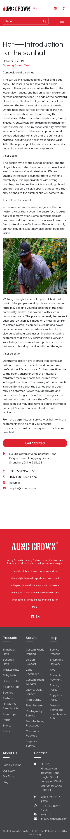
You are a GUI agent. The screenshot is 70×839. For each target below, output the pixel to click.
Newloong (35, 834)
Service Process (55, 652)
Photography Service (34, 713)
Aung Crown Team (19, 65)
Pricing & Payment (56, 677)
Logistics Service (31, 743)
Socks (6, 731)
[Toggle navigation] (62, 21)
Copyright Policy (56, 697)
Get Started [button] (35, 443)
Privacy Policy (54, 687)
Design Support (31, 662)
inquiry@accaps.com (23, 488)
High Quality (33, 699)
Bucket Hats (11, 681)
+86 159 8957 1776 (22, 471)
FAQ (52, 669)
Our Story (9, 770)
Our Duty (8, 776)
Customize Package (32, 733)
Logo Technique (32, 672)
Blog (5, 782)
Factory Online (12, 765)
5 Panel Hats (11, 687)
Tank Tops (9, 714)
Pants (6, 719)
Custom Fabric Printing (35, 652)
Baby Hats (10, 675)
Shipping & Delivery (56, 662)
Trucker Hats (11, 669)
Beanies (8, 692)
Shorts (7, 725)
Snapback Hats (9, 652)
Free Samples (34, 705)
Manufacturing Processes (35, 723)
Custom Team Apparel (35, 682)
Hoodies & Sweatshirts (10, 706)
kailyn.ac (15, 482)
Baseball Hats (8, 662)
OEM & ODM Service (34, 692)
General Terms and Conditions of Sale (58, 712)
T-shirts (8, 698)
